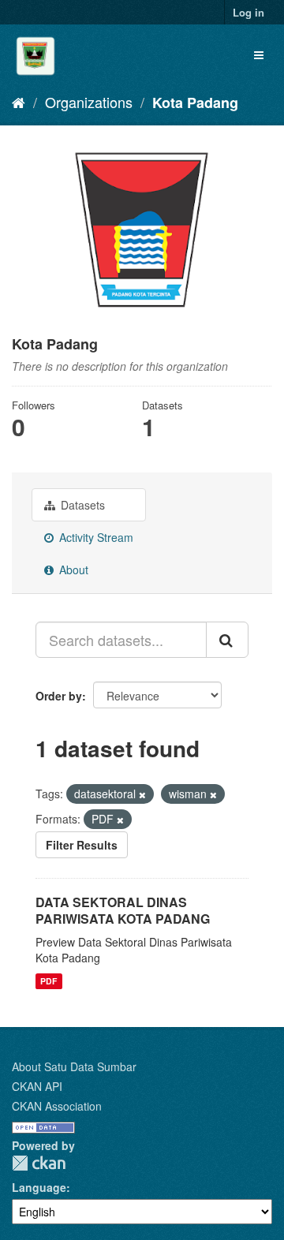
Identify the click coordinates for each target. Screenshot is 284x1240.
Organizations (89, 102)
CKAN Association (57, 1106)
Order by (59, 696)
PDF (48, 981)
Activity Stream (94, 537)
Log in (248, 12)
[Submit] (227, 640)
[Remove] (142, 794)
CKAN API (37, 1086)
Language (39, 1187)
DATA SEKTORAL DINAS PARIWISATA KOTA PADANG (123, 910)
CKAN (38, 1163)
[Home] (18, 102)
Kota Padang (195, 102)
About (72, 569)
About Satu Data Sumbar (74, 1066)
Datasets (81, 505)
